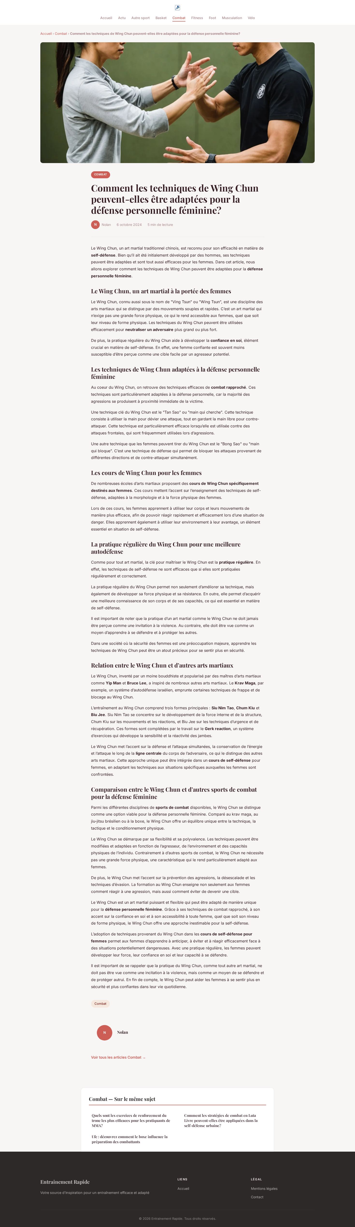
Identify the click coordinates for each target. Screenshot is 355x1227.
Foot (212, 18)
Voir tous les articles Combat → (118, 1057)
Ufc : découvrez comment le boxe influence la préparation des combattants (130, 1139)
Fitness (197, 18)
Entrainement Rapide (65, 1181)
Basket (161, 18)
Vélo (251, 18)
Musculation (232, 18)
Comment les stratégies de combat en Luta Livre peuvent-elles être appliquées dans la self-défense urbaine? (221, 1120)
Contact (257, 1197)
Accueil (106, 18)
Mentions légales (264, 1188)
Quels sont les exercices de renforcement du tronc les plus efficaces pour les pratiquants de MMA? (131, 1120)
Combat (178, 18)
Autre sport (140, 18)
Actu (122, 18)
